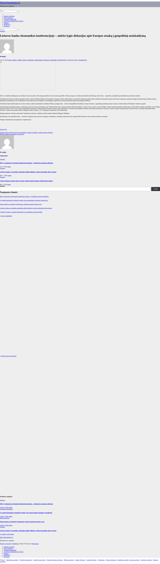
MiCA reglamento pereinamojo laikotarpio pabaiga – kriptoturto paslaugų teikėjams (26, 163)
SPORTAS (7, 24)
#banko (24, 60)
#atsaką (14, 60)
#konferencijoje (62, 60)
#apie (9, 60)
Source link (3, 129)
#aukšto (19, 60)
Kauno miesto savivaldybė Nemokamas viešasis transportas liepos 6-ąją (21, 204)
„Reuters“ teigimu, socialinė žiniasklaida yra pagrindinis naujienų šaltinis (21, 212)
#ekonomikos (39, 60)
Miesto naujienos (69, 560)
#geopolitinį (53, 60)
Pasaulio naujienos (9, 16)
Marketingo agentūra (12, 560)
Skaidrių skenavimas (40, 560)
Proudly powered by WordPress (9, 544)
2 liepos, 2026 (4, 507)
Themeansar (35, 544)
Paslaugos (7, 26)
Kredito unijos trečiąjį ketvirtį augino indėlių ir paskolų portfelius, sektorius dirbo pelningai (26, 132)
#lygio (76, 60)
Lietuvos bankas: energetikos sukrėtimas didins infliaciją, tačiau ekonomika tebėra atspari (28, 172)
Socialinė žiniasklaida (10, 19)
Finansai (6, 23)
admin (4, 56)
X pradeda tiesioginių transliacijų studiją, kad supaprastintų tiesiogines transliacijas (24, 200)
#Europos (46, 60)
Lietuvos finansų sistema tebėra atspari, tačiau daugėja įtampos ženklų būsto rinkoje (26, 181)
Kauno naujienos (135, 560)
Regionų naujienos (146, 560)
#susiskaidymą (82, 60)
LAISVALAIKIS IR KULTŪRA (13, 21)
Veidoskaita (101, 560)
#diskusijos (31, 60)
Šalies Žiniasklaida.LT (10, 2)
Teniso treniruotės (111, 560)
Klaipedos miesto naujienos (55, 560)
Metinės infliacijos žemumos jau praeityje (12, 134)
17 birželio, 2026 (5, 534)
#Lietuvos (70, 60)
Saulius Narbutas (80, 560)
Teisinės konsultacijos (26, 560)
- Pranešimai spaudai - (123, 560)
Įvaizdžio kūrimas (91, 560)
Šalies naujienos (8, 18)
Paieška (2, 186)
